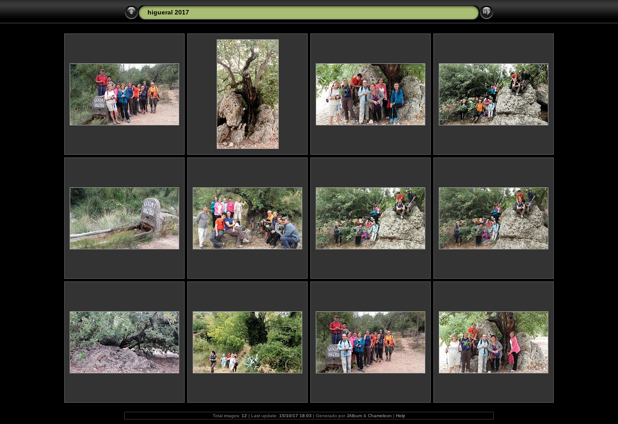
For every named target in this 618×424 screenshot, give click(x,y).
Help (400, 415)
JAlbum (354, 415)
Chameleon (380, 415)
